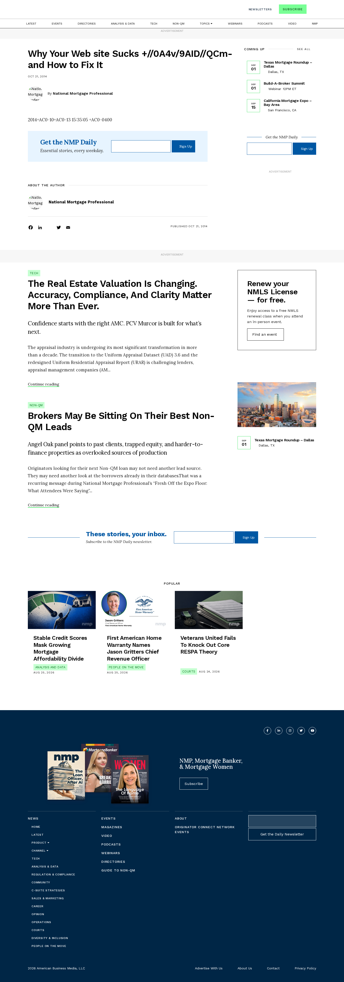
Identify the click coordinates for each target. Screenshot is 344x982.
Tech (153, 23)
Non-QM (178, 23)
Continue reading (43, 384)
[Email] (68, 227)
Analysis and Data (50, 667)
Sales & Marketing (48, 898)
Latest (31, 23)
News (33, 818)
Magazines (111, 827)
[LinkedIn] (40, 227)
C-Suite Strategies (48, 890)
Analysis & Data (123, 23)
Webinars (235, 23)
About (181, 818)
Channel (39, 850)
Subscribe (293, 9)
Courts (188, 671)
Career (38, 906)
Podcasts (265, 23)
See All (304, 49)
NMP (315, 23)
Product (40, 842)
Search (312, 10)
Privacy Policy (305, 968)
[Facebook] (30, 227)
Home (36, 826)
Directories (87, 23)
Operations (41, 922)
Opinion (38, 914)
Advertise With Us (209, 968)
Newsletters (260, 9)
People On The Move (126, 667)
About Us (245, 968)
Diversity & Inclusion (50, 938)
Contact (273, 968)
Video (292, 23)
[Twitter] (59, 227)
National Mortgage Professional (83, 93)
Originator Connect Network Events (205, 829)
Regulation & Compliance (53, 874)
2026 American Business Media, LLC (56, 968)
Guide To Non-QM (118, 870)
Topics (205, 23)
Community (41, 882)
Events (57, 23)
